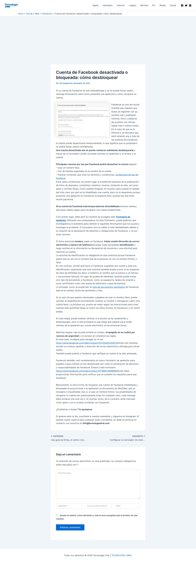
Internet (121, 5)
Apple (95, 5)
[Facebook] (182, 5)
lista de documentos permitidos (109, 287)
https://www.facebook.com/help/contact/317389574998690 (86, 371)
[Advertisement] (98, 44)
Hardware (108, 5)
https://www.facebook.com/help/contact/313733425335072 (86, 343)
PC (153, 5)
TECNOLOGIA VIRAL (121, 555)
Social (173, 5)
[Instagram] (190, 5)
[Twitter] (186, 5)
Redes (163, 5)
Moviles (144, 5)
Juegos (132, 5)
